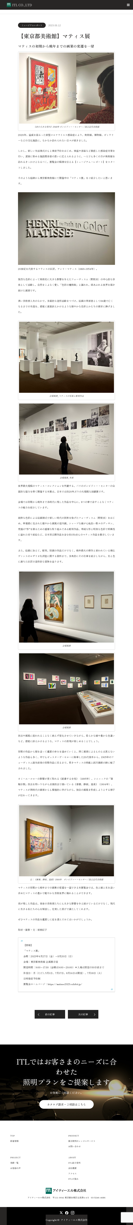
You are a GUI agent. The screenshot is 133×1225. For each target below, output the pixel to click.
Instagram (72, 1212)
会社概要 (72, 1168)
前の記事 (50, 1014)
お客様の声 (15, 1168)
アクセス (72, 1173)
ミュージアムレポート (31, 25)
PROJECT (15, 1157)
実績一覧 (14, 1162)
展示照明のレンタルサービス (81, 1140)
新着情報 (14, 1140)
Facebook (66, 1212)
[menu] (128, 5)
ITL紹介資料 (74, 1162)
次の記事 (83, 1014)
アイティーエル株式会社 (74, 1220)
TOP (12, 1135)
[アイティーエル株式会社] (33, 5)
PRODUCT (73, 1135)
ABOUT (72, 1157)
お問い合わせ (74, 1146)
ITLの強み (73, 1178)
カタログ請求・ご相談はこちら (66, 1104)
